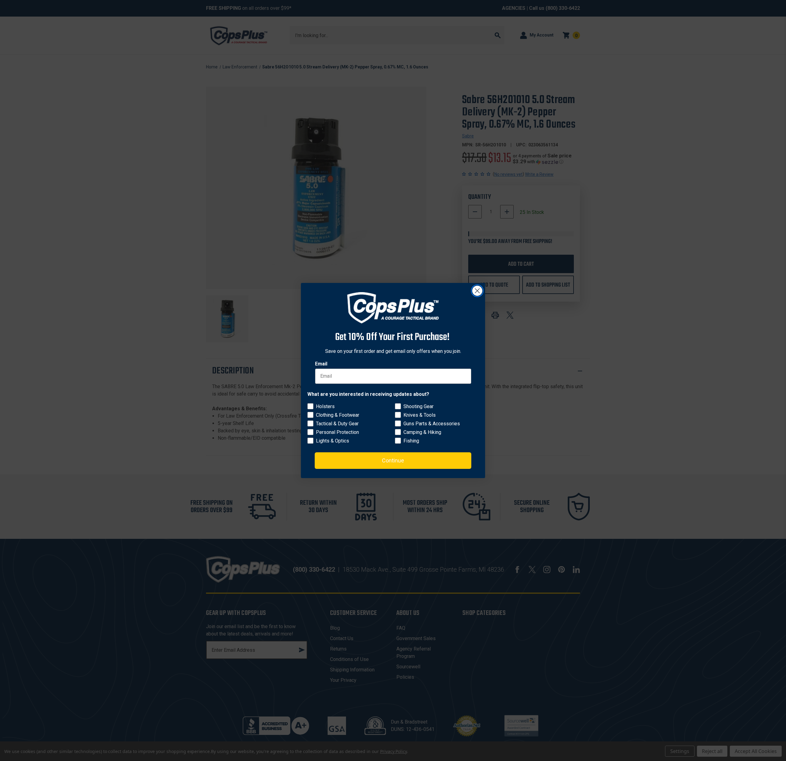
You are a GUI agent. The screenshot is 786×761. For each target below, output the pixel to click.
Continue (393, 460)
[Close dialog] (477, 290)
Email (321, 364)
